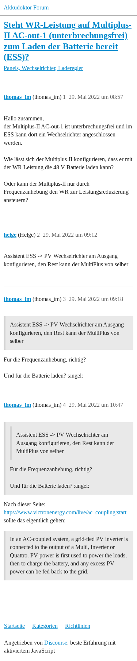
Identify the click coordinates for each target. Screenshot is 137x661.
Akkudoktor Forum (26, 7)
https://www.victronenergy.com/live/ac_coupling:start (65, 512)
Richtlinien (77, 626)
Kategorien (45, 626)
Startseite (14, 626)
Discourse (55, 642)
